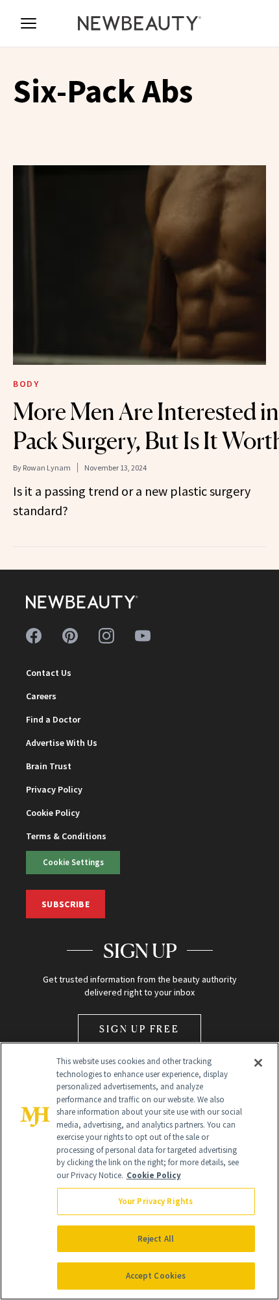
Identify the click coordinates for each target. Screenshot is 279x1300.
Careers (41, 696)
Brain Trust (48, 766)
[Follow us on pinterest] (70, 636)
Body (26, 383)
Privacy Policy (54, 789)
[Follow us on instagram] (106, 636)
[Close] (258, 1063)
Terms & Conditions (66, 836)
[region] (139, 1171)
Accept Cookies (156, 1275)
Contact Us (48, 673)
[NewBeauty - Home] (139, 23)
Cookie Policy (53, 812)
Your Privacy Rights (156, 1201)
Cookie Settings (73, 862)
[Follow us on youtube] (143, 636)
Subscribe (66, 904)
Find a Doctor (53, 719)
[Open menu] (28, 23)
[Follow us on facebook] (34, 636)
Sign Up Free (139, 1028)
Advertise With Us (61, 743)
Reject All (156, 1238)
